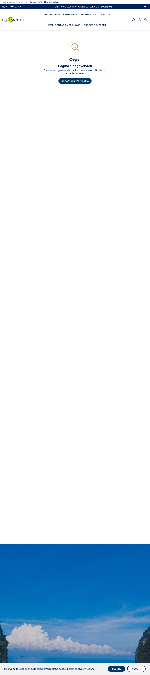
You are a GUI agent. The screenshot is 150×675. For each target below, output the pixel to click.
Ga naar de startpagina (75, 80)
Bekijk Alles (70, 14)
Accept (136, 668)
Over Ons (105, 14)
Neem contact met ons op (64, 25)
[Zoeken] (133, 19)
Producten (51, 14)
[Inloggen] (139, 19)
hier (100, 70)
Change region (51, 2)
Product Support (95, 25)
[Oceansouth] (13, 20)
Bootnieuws (88, 14)
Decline (116, 668)
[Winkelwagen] (145, 19)
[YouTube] (145, 6)
